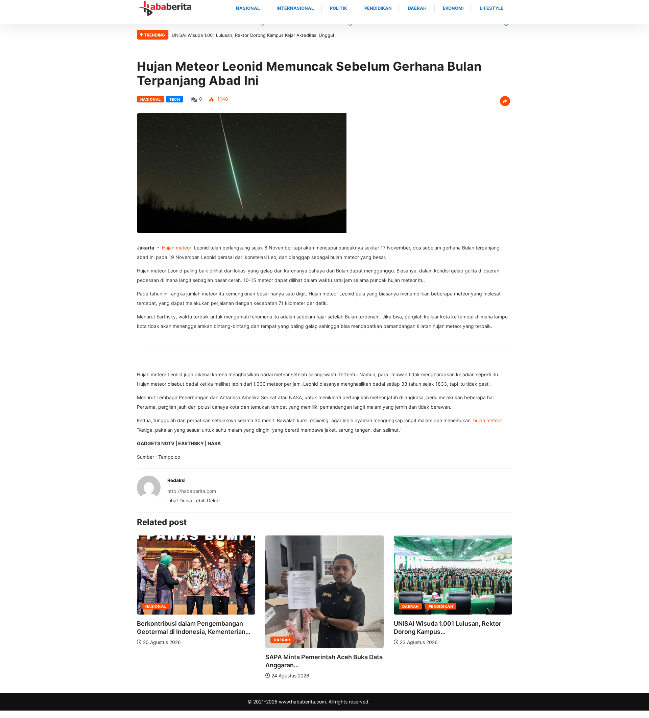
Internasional (295, 8)
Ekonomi (453, 8)
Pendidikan (378, 8)
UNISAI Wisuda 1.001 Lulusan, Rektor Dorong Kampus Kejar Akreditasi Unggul (253, 35)
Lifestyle (491, 8)
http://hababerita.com (191, 491)
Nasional (248, 8)
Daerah (417, 8)
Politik (338, 8)
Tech (174, 99)
